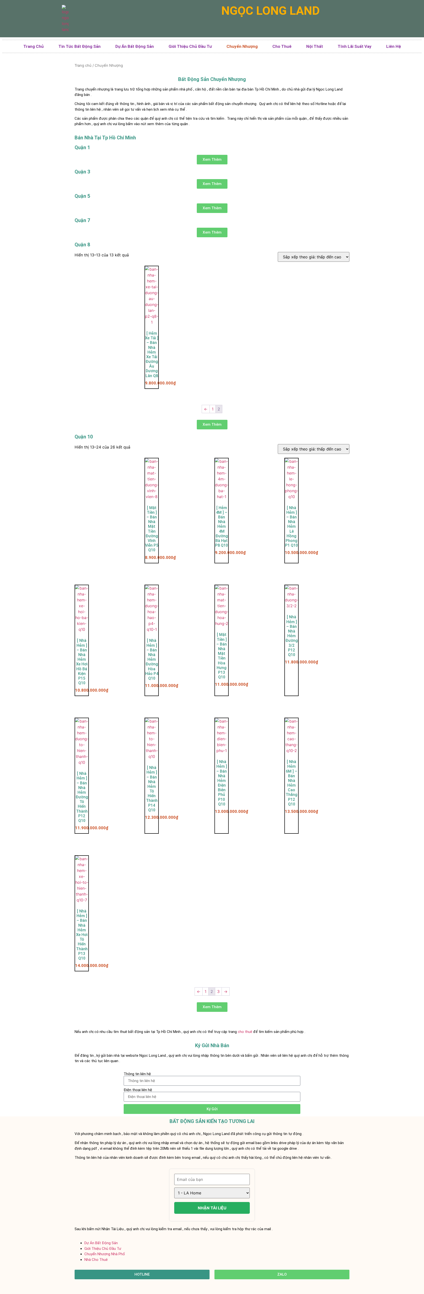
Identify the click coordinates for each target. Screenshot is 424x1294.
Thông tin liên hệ (137, 1074)
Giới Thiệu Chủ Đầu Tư (190, 46)
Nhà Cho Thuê (96, 1259)
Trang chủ (83, 65)
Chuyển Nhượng (242, 46)
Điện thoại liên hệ (138, 1090)
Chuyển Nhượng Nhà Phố (104, 1254)
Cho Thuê (282, 46)
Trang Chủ (33, 46)
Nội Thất (314, 46)
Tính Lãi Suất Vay (354, 46)
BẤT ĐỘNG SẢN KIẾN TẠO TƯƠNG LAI (212, 1121)
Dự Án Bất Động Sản (134, 46)
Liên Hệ (393, 46)
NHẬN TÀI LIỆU (212, 1207)
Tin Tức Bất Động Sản (79, 46)
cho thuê (245, 1032)
